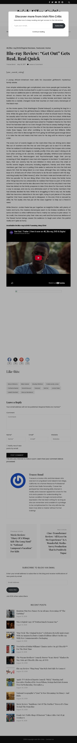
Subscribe (59, 26)
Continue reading (38, 32)
